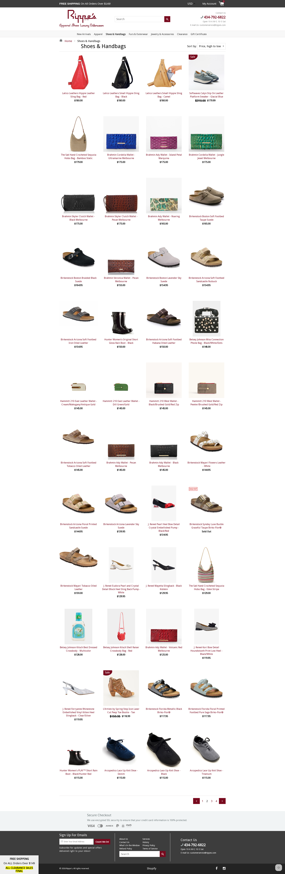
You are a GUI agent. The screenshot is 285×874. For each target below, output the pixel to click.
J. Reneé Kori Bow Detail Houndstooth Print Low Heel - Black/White (206, 650)
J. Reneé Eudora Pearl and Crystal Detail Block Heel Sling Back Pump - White (121, 589)
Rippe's (69, 868)
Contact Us (124, 842)
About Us (123, 839)
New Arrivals (84, 34)
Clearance (182, 34)
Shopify (151, 868)
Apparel (98, 34)
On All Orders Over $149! (85, 3)
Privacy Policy (148, 845)
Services (146, 839)
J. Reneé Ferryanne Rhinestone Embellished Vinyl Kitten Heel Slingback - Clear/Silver (78, 712)
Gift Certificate (199, 34)
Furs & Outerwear (138, 34)
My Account (209, 3)
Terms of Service (149, 848)
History (145, 842)
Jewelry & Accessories (162, 34)
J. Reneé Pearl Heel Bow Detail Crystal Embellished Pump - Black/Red (164, 527)
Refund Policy (125, 848)
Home (68, 41)
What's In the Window (129, 845)
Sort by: (192, 46)
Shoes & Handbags (116, 34)
